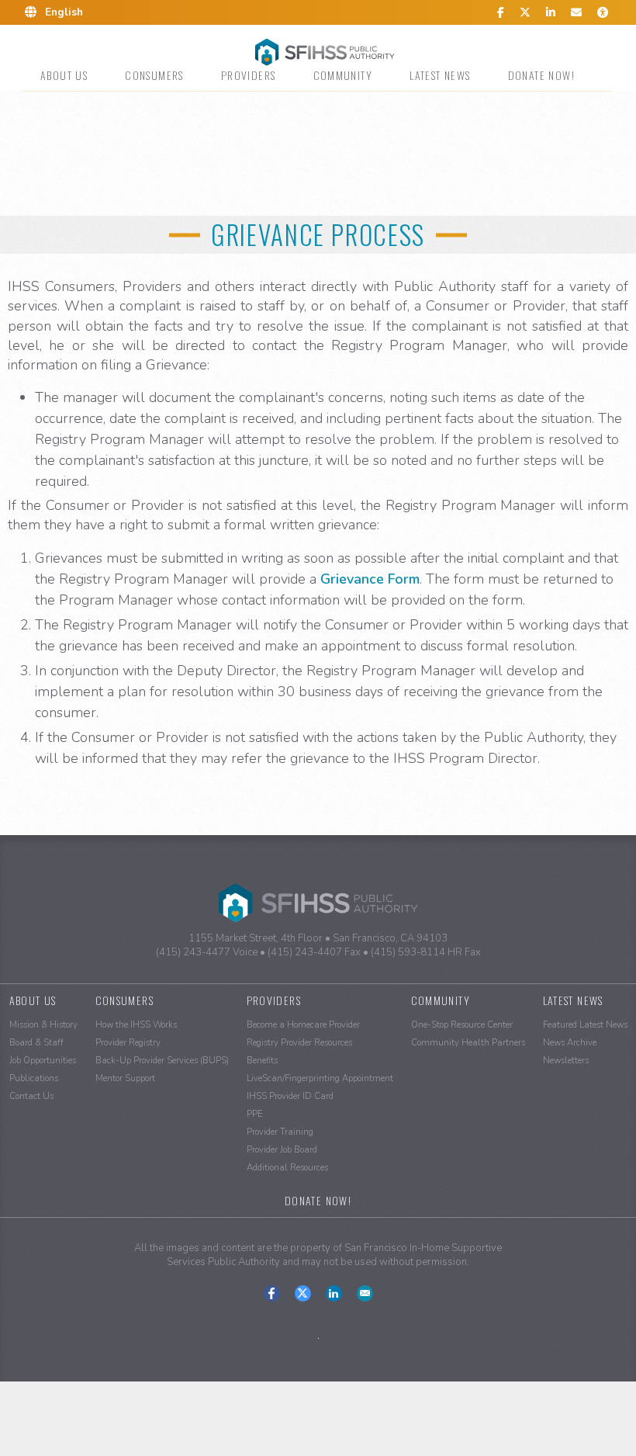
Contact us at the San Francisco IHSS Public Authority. (365, 1293)
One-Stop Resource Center (462, 1025)
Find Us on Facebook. (272, 1293)
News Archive (569, 1043)
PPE (255, 1114)
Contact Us (31, 1096)
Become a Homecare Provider (303, 1025)
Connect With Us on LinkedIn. (334, 1293)
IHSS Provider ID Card (290, 1096)
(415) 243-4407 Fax (314, 952)
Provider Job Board (282, 1150)
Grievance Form (370, 579)
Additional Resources (287, 1167)
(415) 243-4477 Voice (207, 952)
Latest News (440, 75)
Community (343, 75)
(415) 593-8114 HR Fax (426, 952)
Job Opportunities (42, 1060)
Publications (33, 1078)
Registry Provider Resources (299, 1043)
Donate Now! (541, 75)
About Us (64, 75)
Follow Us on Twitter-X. (303, 1293)
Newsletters (566, 1060)
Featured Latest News (585, 1025)
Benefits (262, 1060)
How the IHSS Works (136, 1025)
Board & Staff (36, 1043)
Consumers (154, 75)
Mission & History (43, 1025)
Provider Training (280, 1132)
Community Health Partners (468, 1043)
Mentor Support (125, 1078)
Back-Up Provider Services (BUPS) (162, 1060)
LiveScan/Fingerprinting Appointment (320, 1078)
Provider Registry (128, 1043)
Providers (248, 75)
